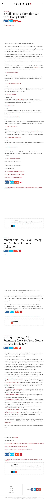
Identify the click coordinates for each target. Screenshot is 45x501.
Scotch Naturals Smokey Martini (14, 83)
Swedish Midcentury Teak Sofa (12, 394)
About (11, 486)
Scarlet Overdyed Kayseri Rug (12, 412)
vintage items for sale (37, 459)
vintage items (8, 422)
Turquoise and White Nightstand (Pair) (14, 379)
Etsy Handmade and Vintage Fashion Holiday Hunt (16, 446)
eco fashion (13, 316)
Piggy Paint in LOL (10, 105)
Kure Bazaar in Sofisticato (12, 72)
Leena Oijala (14, 321)
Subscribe (11, 490)
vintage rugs (7, 460)
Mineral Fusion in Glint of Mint (13, 117)
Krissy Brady (10, 19)
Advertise (11, 488)
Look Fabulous (6, 11)
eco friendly (18, 316)
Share (6, 21)
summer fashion (30, 316)
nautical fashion (24, 316)
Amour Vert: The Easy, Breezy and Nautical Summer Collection (22, 243)
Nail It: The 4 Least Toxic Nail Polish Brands (14, 174)
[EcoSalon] (22, 3)
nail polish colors (10, 187)
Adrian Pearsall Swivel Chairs (12, 409)
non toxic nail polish (33, 187)
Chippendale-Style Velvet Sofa (12, 382)
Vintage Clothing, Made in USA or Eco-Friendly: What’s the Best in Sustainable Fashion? (24, 443)
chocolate (36, 67)
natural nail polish (25, 187)
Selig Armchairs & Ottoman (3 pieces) (13, 406)
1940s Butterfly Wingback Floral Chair (13, 389)
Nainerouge (10, 180)
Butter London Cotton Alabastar (13, 158)
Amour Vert (9, 316)
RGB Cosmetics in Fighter (12, 147)
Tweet (12, 21)
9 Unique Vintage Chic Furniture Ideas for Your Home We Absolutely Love (23, 340)
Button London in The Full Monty (14, 137)
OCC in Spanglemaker (11, 94)
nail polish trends (17, 187)
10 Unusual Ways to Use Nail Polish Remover (14, 171)
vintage (14, 459)
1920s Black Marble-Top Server (12, 399)
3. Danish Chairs (8, 385)
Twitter (26, 223)
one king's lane (9, 459)
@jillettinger (15, 437)
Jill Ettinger (10, 346)
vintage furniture (24, 459)
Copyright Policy (11, 492)
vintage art (18, 459)
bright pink (20, 99)
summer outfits (35, 131)
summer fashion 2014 (37, 316)
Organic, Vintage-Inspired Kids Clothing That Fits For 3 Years (18, 449)
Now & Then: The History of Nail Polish (13, 177)
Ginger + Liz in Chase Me (11, 126)
